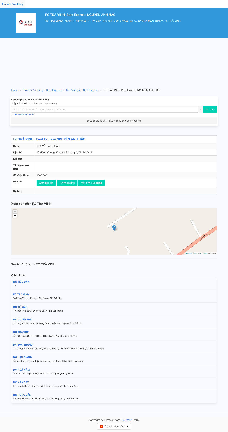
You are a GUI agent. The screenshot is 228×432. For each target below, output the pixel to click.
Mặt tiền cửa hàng (91, 182)
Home (14, 90)
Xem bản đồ (46, 182)
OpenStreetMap (200, 253)
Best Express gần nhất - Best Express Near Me (114, 120)
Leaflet (188, 253)
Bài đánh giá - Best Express (82, 90)
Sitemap (127, 419)
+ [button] (15, 211)
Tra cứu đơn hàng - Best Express (42, 90)
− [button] (15, 215)
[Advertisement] (114, 61)
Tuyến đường (67, 182)
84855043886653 (24, 114)
